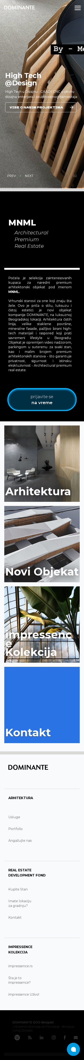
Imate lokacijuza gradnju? (19, 903)
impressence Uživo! (23, 994)
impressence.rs (20, 966)
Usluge (14, 817)
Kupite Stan (18, 889)
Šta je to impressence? (19, 980)
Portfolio (15, 829)
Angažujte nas (20, 841)
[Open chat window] (73, 1049)
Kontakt (15, 917)
